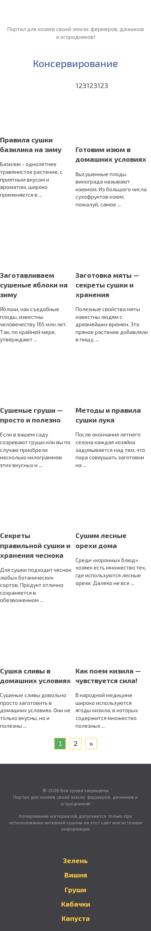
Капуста (76, 918)
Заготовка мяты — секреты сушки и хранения (107, 285)
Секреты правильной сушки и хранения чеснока (35, 545)
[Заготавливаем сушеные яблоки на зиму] (38, 242)
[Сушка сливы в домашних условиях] (38, 637)
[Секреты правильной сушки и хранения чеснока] (38, 502)
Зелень (75, 860)
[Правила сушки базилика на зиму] (38, 106)
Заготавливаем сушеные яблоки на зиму (34, 285)
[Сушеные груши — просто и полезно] (38, 377)
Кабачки (75, 904)
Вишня (75, 874)
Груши (75, 889)
